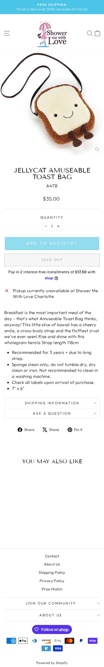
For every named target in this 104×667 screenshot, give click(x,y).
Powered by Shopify (52, 663)
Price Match (52, 589)
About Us (52, 564)
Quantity (51, 217)
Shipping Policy (52, 572)
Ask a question (52, 413)
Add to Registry (52, 243)
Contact (52, 556)
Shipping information (52, 403)
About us (50, 615)
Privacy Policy (52, 580)
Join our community (50, 603)
